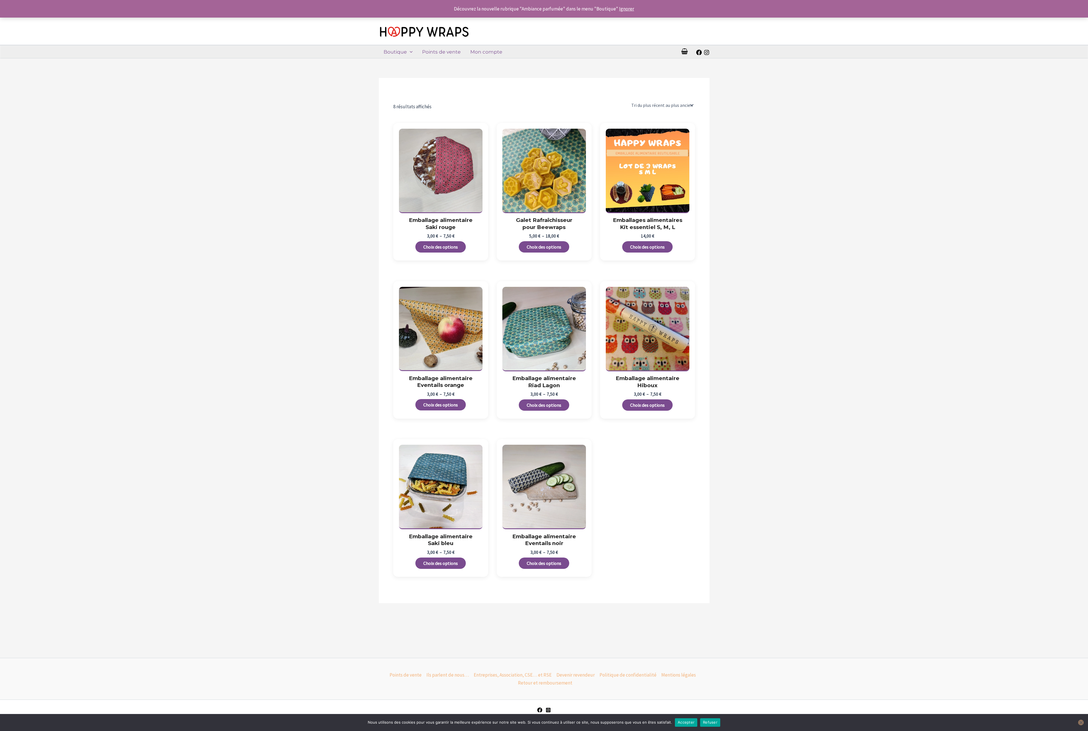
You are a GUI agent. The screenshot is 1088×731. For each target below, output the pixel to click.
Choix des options (440, 247)
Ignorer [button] (626, 9)
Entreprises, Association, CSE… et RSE (513, 675)
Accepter (686, 722)
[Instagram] (706, 52)
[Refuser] (1081, 722)
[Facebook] (699, 52)
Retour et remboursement (545, 683)
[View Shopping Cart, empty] (684, 52)
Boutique (395, 51)
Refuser (710, 722)
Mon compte (486, 51)
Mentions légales (678, 675)
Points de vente (441, 51)
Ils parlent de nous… (447, 675)
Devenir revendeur (575, 675)
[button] (410, 51)
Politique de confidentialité (628, 675)
